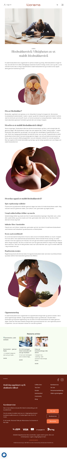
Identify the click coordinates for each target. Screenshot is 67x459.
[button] (4, 454)
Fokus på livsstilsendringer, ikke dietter (41, 350)
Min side (52, 411)
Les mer (5, 358)
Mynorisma (53, 421)
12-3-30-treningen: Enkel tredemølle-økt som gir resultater (25, 350)
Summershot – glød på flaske (9, 350)
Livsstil (33, 48)
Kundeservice (53, 416)
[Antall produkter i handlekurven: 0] (57, 4)
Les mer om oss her (33, 440)
